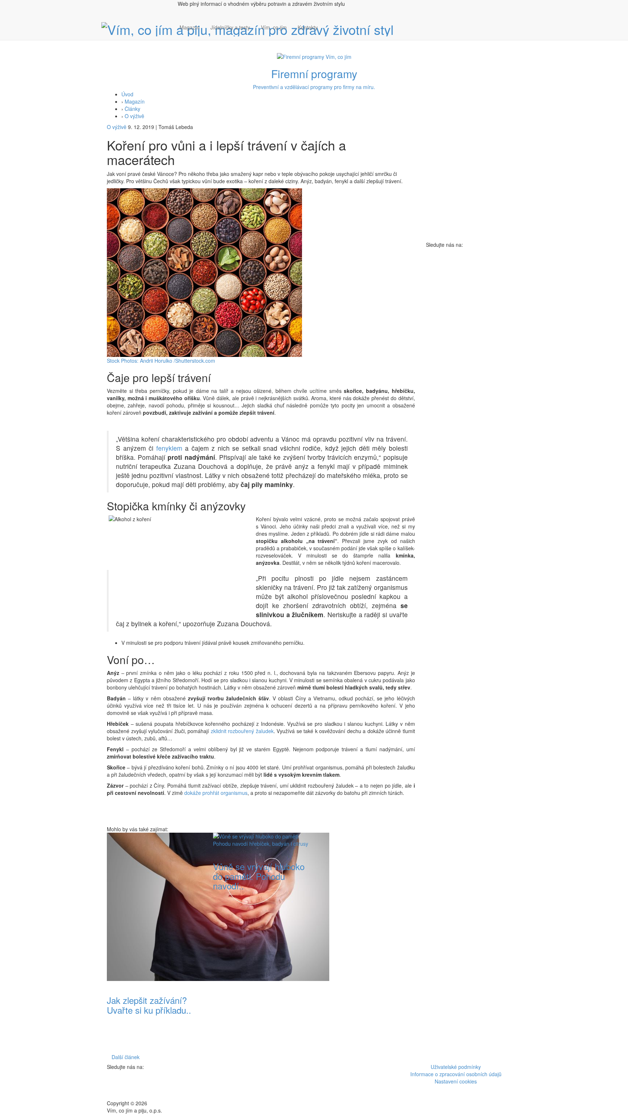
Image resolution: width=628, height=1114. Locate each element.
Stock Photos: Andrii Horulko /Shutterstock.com (161, 360)
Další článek (126, 1057)
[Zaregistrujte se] (328, 23)
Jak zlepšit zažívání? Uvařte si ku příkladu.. (149, 1005)
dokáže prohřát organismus (215, 792)
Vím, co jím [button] (274, 27)
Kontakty (308, 27)
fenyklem (169, 448)
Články (132, 108)
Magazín (190, 27)
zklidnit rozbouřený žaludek (242, 731)
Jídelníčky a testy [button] (230, 27)
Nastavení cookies (456, 1081)
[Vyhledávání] (328, 34)
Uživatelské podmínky (456, 1066)
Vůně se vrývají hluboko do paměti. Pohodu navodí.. (259, 876)
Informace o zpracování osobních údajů (456, 1074)
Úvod (127, 94)
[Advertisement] (367, 942)
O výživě (134, 116)
